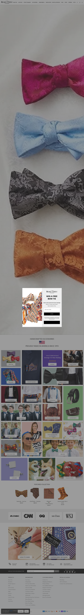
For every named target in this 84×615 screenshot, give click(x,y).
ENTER (51, 314)
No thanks (52, 322)
